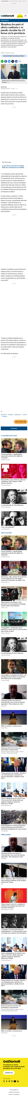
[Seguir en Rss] (18, 1081)
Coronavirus (5, 20)
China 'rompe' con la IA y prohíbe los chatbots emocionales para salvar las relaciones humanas (13, 906)
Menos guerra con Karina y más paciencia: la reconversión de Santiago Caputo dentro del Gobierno (13, 604)
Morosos (16, 1)
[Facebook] (5, 61)
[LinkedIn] (16, 61)
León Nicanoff (4, 831)
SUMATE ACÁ (9, 1073)
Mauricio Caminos (5, 582)
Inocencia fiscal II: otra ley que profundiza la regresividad (11, 749)
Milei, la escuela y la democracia (11, 726)
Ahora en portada (6, 533)
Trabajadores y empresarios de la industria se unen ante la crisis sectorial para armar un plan (13, 629)
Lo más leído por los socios (9, 435)
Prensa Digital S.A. (14, 1089)
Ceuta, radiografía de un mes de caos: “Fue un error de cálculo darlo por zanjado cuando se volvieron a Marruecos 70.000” (13, 800)
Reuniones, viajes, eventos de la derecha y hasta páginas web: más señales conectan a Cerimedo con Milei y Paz (14, 578)
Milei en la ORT (12, 1)
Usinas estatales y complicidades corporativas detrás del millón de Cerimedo (11, 456)
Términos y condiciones (14, 1094)
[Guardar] (19, 61)
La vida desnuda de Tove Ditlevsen (12, 505)
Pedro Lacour (4, 607)
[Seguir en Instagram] (12, 1081)
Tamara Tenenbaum (5, 485)
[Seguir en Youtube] (15, 1081)
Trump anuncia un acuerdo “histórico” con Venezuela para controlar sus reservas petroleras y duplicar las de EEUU (13, 775)
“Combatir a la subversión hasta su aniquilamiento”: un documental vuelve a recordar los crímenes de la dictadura (14, 931)
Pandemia (4, 416)
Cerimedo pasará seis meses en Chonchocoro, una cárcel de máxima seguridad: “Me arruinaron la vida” (13, 702)
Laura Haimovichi (5, 529)
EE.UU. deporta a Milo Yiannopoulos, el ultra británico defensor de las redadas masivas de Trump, (13, 880)
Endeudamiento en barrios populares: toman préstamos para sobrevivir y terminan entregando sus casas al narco (14, 827)
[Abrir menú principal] (25, 15)
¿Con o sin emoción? (7, 527)
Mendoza (10, 414)
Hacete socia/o (20, 16)
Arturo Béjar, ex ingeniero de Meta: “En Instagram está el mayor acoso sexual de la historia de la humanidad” (13, 676)
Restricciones (18, 414)
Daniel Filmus (4, 728)
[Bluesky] (9, 61)
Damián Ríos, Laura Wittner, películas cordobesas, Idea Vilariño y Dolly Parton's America (13, 481)
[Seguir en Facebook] (6, 1081)
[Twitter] (12, 61)
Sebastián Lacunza (5, 459)
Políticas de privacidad (14, 1092)
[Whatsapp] (2, 61)
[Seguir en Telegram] (9, 1081)
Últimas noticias (6, 834)
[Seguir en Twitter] (4, 1081)
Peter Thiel (20, 1)
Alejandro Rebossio (5, 633)
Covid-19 (25, 414)
